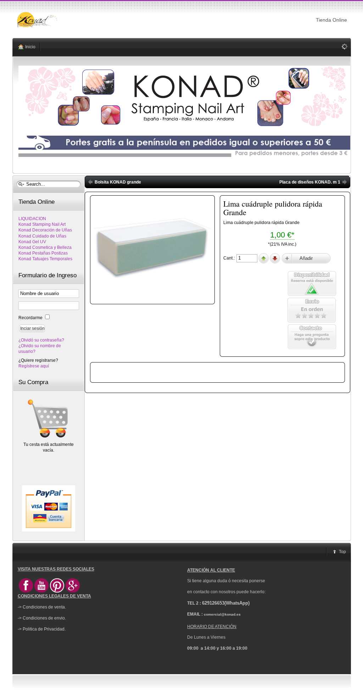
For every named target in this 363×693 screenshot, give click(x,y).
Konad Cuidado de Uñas (42, 236)
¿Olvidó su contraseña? (41, 340)
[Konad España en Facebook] (26, 591)
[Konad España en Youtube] (41, 591)
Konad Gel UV (32, 241)
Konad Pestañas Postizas (43, 253)
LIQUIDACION (32, 218)
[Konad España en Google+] (73, 591)
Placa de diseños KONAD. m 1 (309, 182)
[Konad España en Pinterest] (57, 591)
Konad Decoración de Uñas (45, 230)
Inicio (30, 46)
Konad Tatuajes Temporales (45, 258)
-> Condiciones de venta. (42, 607)
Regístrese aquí (33, 366)
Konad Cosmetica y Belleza (45, 247)
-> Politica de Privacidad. (42, 629)
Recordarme (31, 317)
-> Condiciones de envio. (42, 618)
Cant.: (229, 258)
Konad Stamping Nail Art (42, 224)
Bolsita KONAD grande (118, 182)
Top (342, 551)
